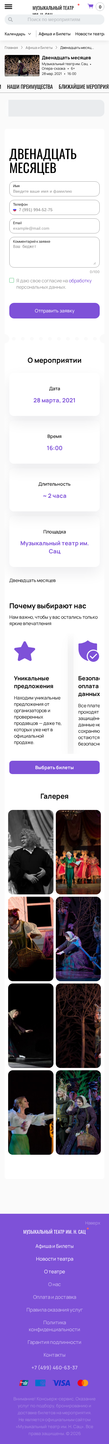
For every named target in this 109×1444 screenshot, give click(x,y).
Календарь (15, 34)
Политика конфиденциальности (54, 1326)
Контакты (54, 1354)
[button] (15, 209)
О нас (54, 1284)
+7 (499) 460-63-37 (54, 1367)
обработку (80, 280)
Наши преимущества (30, 86)
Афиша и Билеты (55, 33)
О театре (54, 1271)
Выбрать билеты (54, 767)
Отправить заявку (54, 310)
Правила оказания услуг (54, 1309)
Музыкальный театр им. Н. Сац (53, 11)
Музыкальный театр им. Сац (65, 63)
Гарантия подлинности (54, 1342)
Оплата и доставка (54, 1297)
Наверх (92, 1223)
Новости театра (90, 33)
